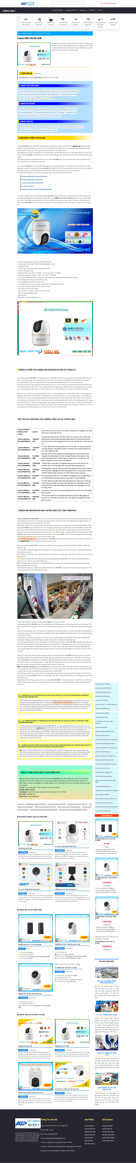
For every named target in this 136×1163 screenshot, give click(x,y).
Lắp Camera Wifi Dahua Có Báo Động (45, 112)
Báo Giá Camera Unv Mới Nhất (57, 804)
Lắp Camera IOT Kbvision (102, 684)
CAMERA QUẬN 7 (9, 11)
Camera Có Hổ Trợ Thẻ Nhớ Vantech (106, 704)
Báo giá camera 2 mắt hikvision (28, 94)
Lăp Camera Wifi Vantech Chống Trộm (65, 109)
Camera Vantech (90, 1135)
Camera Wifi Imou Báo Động (103, 776)
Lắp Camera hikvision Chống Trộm (105, 756)
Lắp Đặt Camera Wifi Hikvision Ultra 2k (30, 116)
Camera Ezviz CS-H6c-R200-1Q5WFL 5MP (29, 993)
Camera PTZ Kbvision (101, 700)
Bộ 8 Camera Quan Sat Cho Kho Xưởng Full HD (43, 810)
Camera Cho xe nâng (101, 717)
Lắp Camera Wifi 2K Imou (102, 708)
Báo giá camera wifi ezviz (102, 768)
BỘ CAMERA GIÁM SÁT (71, 10)
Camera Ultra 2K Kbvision (102, 696)
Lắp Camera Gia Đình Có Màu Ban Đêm (69, 807)
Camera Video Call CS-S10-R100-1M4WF (29, 944)
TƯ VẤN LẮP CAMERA (57, 10)
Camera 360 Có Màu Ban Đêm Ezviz (106, 798)
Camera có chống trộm (102, 735)
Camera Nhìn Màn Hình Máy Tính (105, 743)
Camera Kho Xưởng (108, 1138)
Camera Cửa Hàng (108, 1132)
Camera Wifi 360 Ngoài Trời (103, 786)
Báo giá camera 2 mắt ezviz (49, 91)
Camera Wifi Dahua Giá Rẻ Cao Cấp (105, 764)
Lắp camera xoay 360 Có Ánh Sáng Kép (105, 781)
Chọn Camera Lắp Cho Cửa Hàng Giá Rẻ (106, 1088)
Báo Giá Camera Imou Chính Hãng (36, 804)
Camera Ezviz (89, 1141)
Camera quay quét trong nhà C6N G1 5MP (67, 944)
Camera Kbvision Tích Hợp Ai (42, 33)
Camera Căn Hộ (107, 1129)
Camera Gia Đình (107, 1126)
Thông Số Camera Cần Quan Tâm (107, 1054)
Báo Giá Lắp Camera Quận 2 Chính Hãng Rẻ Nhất (106, 982)
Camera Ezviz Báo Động (45, 109)
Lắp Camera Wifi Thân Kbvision (52, 116)
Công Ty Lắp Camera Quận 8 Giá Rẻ (45, 807)
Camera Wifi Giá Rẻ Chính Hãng (28, 109)
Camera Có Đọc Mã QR (102, 713)
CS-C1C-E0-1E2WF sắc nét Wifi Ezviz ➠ (29, 889)
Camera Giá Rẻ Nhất (101, 727)
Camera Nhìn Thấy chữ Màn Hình (48, 94)
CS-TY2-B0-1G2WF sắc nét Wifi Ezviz (65, 846)
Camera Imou (89, 1138)
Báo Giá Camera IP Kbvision (103, 688)
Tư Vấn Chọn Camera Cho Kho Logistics (104, 722)
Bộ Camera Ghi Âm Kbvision (27, 130)
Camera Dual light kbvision (103, 692)
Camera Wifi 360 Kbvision (102, 752)
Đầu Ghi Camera (90, 1144)
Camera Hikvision (90, 1132)
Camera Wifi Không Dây (26, 112)
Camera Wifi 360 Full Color (103, 811)
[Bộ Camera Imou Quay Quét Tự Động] (67, 964)
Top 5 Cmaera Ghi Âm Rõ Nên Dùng (68, 91)
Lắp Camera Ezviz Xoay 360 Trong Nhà (106, 790)
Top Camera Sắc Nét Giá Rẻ (68, 94)
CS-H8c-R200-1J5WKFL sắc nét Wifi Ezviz (67, 1089)
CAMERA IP (92, 10)
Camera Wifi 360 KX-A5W (29, 38)
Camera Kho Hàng (108, 1141)
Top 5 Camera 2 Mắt (48, 98)
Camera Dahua (89, 1126)
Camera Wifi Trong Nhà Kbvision (66, 112)
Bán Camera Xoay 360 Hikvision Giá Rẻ (106, 807)
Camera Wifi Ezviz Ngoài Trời (103, 772)
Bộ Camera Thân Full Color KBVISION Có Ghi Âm (73, 810)
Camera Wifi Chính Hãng (25, 33)
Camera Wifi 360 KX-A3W (25, 1046)
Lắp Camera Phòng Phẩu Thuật (104, 731)
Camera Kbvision (90, 1129)
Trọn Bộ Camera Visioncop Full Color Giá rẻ (71, 127)
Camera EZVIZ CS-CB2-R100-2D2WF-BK (66, 889)
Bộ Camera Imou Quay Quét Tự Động (66, 967)
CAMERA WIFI (83, 10)
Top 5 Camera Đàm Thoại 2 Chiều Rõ (30, 98)
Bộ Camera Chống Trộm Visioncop (47, 127)
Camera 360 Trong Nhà (102, 794)
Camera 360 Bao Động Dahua (104, 802)
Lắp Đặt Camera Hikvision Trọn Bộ (47, 130)
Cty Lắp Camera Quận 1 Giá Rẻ (106, 1015)
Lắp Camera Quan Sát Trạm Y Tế (77, 804)
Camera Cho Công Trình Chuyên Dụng (106, 739)
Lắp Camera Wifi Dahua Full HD (104, 760)
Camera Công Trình (108, 1135)
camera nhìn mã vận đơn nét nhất (29, 91)
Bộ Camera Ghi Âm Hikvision (27, 127)
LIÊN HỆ (99, 10)
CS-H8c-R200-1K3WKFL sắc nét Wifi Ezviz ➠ (31, 1092)
